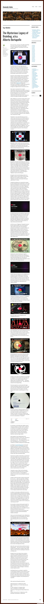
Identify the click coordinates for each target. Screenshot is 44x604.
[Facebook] (40, 599)
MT (3, 47)
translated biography (19, 444)
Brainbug (4, 53)
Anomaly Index (8, 7)
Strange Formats (34, 82)
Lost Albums (34, 77)
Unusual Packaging (35, 87)
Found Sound (34, 74)
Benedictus (4, 52)
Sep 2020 (33, 56)
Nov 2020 (33, 54)
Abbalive (4, 50)
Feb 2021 (33, 51)
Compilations (34, 70)
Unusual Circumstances (35, 86)
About (36, 6)
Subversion (33, 83)
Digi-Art (33, 71)
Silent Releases (34, 81)
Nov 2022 (33, 46)
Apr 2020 (33, 60)
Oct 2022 (33, 47)
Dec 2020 (33, 53)
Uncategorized (34, 84)
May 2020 (33, 59)
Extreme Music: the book (35, 35)
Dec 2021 (33, 49)
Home (33, 6)
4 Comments (5, 56)
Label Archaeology (35, 75)
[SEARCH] (40, 95)
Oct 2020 (33, 55)
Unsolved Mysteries (5, 49)
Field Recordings (34, 73)
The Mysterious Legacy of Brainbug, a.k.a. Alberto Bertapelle (15, 36)
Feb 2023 (33, 45)
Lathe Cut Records (34, 76)
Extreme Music (34, 72)
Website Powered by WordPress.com (13, 599)
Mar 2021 (33, 50)
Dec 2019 (33, 61)
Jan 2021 (33, 52)
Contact (39, 6)
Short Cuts (33, 80)
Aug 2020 (33, 57)
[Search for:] (36, 95)
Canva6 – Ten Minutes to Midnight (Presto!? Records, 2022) (35, 37)
